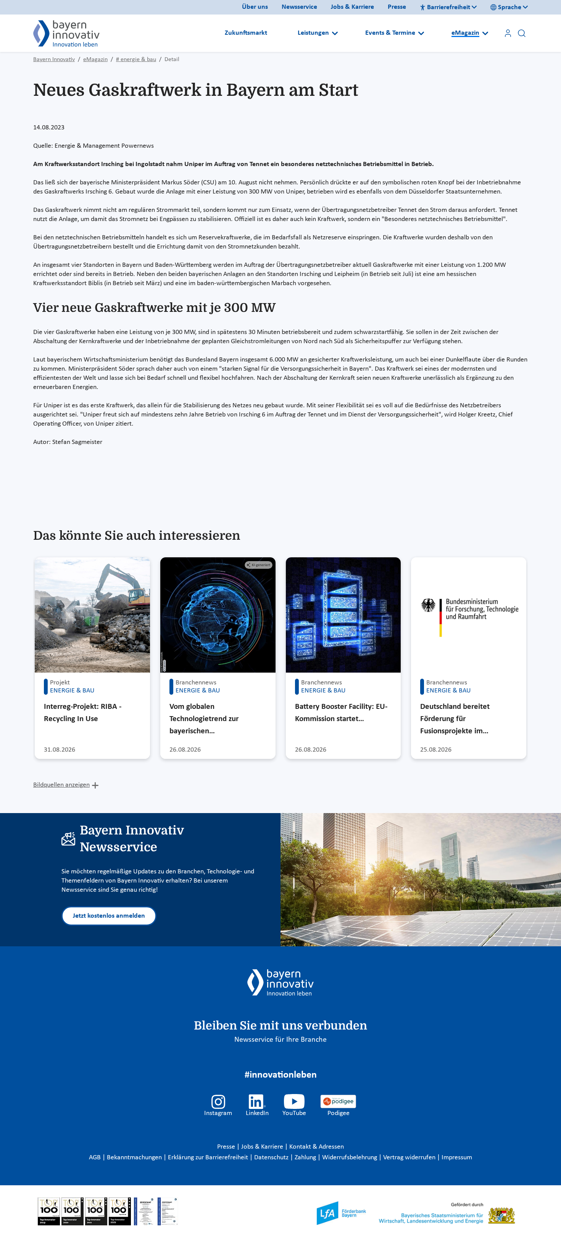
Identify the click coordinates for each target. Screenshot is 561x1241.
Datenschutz (272, 1157)
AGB (95, 1157)
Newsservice (299, 7)
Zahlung (306, 1157)
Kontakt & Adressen (316, 1147)
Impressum (457, 1157)
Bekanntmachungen (135, 1157)
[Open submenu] (335, 33)
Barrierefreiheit (448, 7)
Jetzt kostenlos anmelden (109, 916)
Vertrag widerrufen (410, 1157)
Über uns (255, 7)
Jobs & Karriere (352, 7)
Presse (397, 7)
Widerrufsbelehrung (350, 1157)
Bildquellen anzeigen (61, 785)
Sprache (509, 7)
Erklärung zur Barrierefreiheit (209, 1157)
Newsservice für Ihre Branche (280, 1040)
